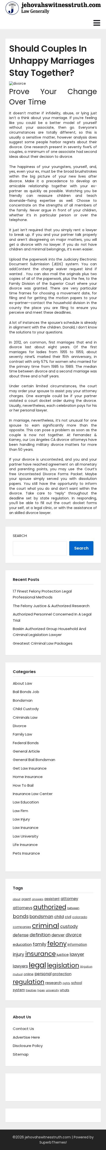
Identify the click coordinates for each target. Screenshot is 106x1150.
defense (21, 935)
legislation (63, 965)
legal (37, 965)
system (19, 990)
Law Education (26, 802)
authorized (49, 907)
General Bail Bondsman (34, 759)
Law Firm (20, 810)
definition (40, 935)
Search (20, 535)
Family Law (22, 734)
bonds (21, 916)
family (39, 944)
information (77, 944)
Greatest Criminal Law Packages (42, 643)
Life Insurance (25, 844)
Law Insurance (25, 827)
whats (64, 990)
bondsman (41, 917)
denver (58, 935)
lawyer (77, 954)
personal (43, 974)
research (53, 982)
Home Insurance (28, 776)
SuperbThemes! (53, 1142)
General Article (26, 751)
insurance (40, 953)
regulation (28, 982)
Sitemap (21, 1054)
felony (57, 943)
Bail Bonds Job (26, 691)
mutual (18, 974)
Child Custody (26, 708)
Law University (25, 836)
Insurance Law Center (33, 793)
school (76, 983)
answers (37, 899)
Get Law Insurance (30, 768)
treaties (31, 990)
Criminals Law (25, 717)
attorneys (22, 908)
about (16, 899)
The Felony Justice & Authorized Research (51, 605)
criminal (45, 925)
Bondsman (23, 700)
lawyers (20, 966)
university (52, 990)
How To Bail (23, 785)
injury (18, 954)
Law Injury (21, 819)
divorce (74, 935)
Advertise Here (26, 1037)
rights (66, 983)
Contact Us (23, 1028)
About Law (22, 683)
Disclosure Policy (28, 1045)
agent (26, 899)
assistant (52, 899)
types (41, 990)
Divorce (19, 725)
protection (62, 973)
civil (68, 916)
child (59, 917)
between (73, 908)
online (29, 974)
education (22, 944)
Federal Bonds (26, 742)
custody (69, 926)
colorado (79, 917)
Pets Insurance (26, 853)
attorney (69, 899)
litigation (86, 966)
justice (63, 954)
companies (22, 927)
